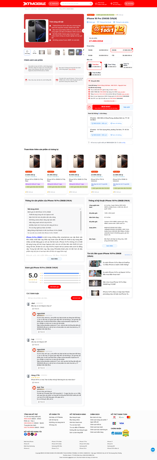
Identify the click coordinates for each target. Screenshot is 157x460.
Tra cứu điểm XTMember (77, 427)
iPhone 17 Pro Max (57, 441)
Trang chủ (27, 9)
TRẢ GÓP (126, 107)
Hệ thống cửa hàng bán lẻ (57, 422)
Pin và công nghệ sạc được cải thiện (40, 228)
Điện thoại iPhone (42, 9)
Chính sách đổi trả (95, 424)
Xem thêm (109, 246)
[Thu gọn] (80, 209)
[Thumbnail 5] (71, 52)
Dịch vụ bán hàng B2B (76, 432)
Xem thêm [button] (54, 259)
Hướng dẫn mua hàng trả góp (78, 430)
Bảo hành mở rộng (95, 417)
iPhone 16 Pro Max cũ (113, 448)
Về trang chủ (53, 425)
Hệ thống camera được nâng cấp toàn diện (42, 220)
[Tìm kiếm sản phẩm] (91, 3)
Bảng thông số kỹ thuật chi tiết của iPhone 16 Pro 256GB (45, 230)
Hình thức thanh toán (76, 422)
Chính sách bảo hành (96, 427)
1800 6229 (101, 2)
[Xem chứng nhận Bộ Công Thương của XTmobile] (116, 433)
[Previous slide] (24, 31)
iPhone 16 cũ (83, 448)
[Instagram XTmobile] (35, 434)
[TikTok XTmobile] (32, 434)
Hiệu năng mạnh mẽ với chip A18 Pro (40, 222)
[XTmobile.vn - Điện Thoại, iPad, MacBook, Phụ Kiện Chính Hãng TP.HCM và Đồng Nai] (34, 4)
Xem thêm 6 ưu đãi (109, 101)
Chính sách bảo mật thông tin (98, 429)
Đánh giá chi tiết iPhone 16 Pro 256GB (39, 212)
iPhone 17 (110, 441)
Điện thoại (34, 9)
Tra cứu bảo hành (75, 425)
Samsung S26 (83, 446)
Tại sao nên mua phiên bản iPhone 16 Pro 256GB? (43, 233)
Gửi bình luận (76, 298)
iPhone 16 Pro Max (57, 443)
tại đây (123, 142)
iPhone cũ (26, 448)
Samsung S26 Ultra (57, 446)
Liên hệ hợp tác (53, 420)
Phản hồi (36, 308)
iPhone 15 (109, 443)
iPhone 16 (26, 443)
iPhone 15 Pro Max (84, 443)
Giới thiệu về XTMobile (56, 417)
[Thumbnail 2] (49, 52)
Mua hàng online (75, 420)
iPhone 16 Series (53, 9)
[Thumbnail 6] (79, 52)
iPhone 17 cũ (55, 448)
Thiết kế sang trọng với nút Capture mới (41, 214)
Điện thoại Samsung (29, 446)
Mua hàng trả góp (75, 417)
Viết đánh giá (54, 286)
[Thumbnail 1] (42, 52)
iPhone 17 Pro (83, 441)
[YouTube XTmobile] (28, 434)
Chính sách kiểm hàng (96, 432)
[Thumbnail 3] (57, 52)
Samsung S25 (111, 446)
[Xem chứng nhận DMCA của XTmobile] (125, 433)
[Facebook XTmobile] (25, 434)
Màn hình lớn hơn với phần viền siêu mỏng (42, 217)
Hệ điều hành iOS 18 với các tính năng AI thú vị (43, 225)
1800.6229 (110, 142)
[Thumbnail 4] (64, 52)
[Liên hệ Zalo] (153, 450)
